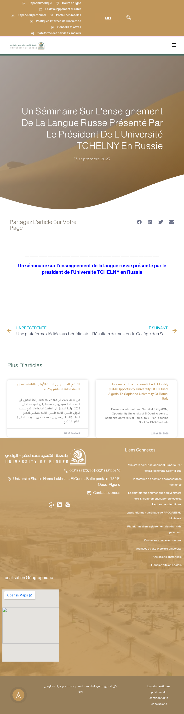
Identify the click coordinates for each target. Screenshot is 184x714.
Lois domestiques (158, 686)
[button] (139, 222)
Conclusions (159, 704)
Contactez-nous (106, 493)
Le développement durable (63, 9)
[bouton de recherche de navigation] (129, 18)
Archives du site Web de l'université (159, 548)
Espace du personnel (32, 15)
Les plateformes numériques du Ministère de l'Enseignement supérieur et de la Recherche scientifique (155, 498)
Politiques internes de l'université (58, 21)
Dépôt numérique (40, 3)
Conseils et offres (69, 27)
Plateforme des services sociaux (59, 33)
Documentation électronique (163, 540)
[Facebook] (51, 505)
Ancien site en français (167, 556)
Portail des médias (68, 15)
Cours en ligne (71, 3)
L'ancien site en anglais (166, 565)
